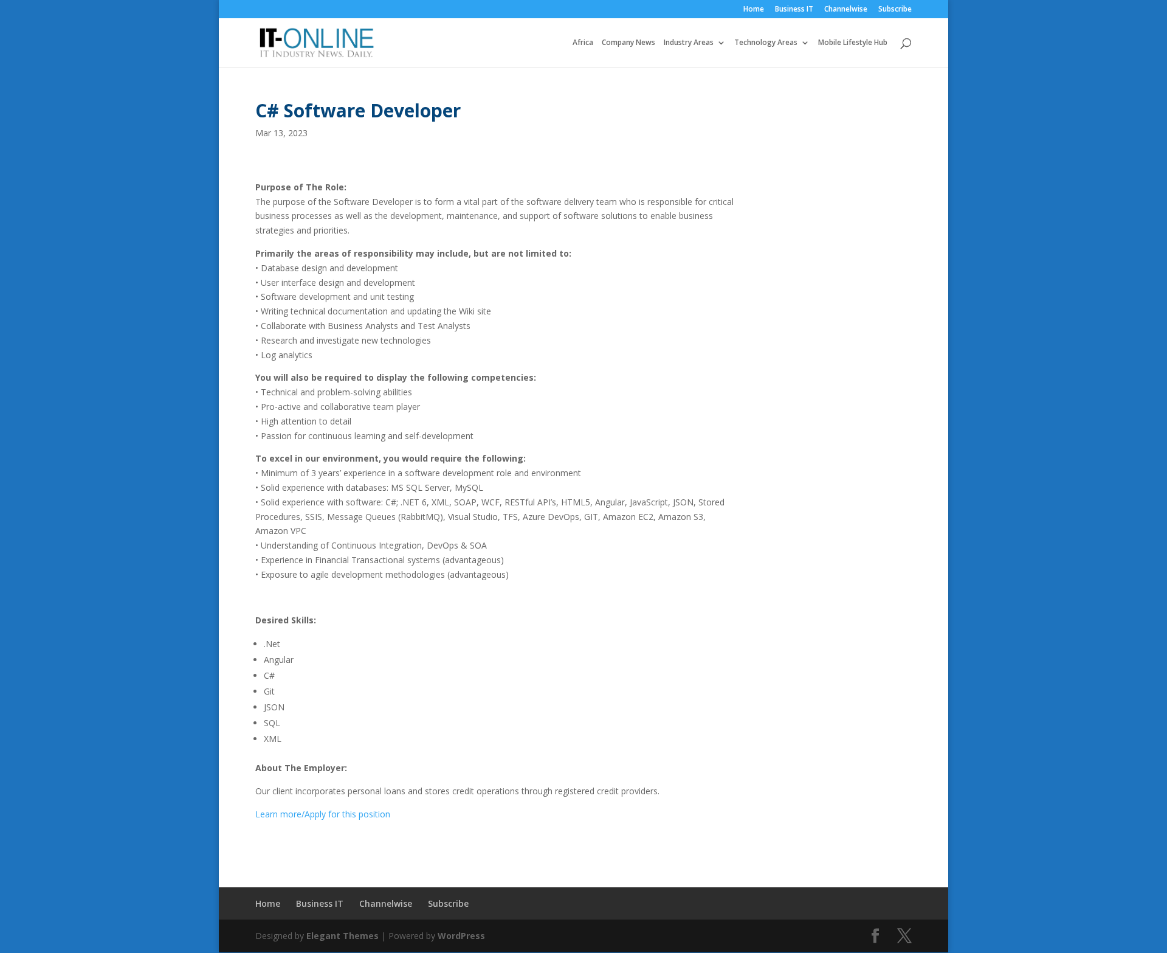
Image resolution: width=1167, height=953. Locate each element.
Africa (583, 42)
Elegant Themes (342, 935)
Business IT (794, 9)
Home (753, 9)
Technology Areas (765, 42)
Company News (628, 42)
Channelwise (845, 9)
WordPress (461, 935)
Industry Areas (689, 42)
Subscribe (895, 9)
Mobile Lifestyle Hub (852, 42)
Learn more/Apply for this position (322, 814)
